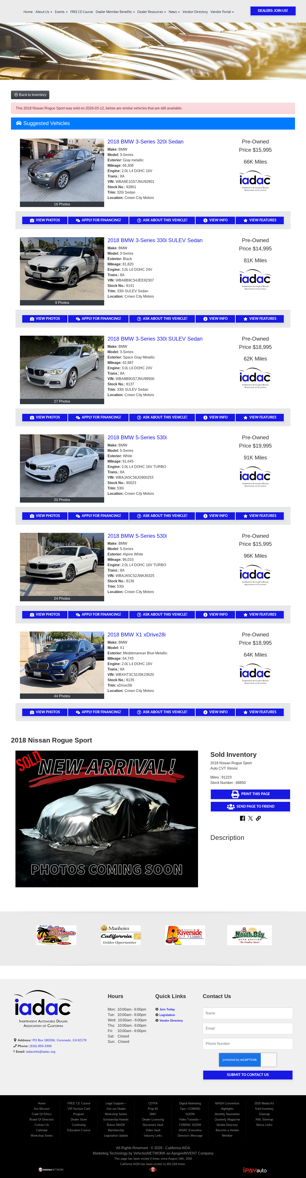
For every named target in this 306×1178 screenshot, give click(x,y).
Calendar (41, 1130)
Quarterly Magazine (227, 1119)
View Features (262, 220)
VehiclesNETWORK (149, 1153)
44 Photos (62, 696)
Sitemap (264, 1114)
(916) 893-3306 (41, 1046)
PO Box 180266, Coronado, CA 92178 (59, 1040)
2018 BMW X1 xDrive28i (137, 635)
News (173, 11)
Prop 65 (153, 1108)
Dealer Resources (150, 11)
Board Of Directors (42, 1119)
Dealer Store (79, 1119)
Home (28, 11)
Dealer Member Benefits (114, 11)
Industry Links (153, 1135)
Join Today (167, 1009)
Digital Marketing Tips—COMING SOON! (190, 1109)
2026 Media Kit (264, 1103)
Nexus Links (264, 1125)
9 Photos (62, 303)
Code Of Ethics (42, 1114)
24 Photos (62, 598)
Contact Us (41, 1125)
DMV (153, 1114)
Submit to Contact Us (248, 1075)
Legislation (167, 1015)
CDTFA (153, 1103)
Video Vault (153, 1130)
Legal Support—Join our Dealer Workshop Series (116, 1109)
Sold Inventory (264, 1108)
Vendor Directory (195, 11)
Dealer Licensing (153, 1119)
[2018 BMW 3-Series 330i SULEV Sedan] (62, 268)
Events (60, 11)
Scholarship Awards (116, 1119)
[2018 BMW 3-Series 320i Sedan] (62, 170)
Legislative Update (116, 1135)
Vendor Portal (221, 11)
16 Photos (62, 204)
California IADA (177, 1148)
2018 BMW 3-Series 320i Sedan (145, 142)
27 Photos (62, 401)
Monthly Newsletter (227, 1114)
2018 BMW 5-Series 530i (137, 437)
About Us (42, 11)
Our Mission (42, 1108)
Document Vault (153, 1125)
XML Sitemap (264, 1119)
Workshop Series (42, 1135)
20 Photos (62, 500)
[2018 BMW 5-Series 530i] (62, 465)
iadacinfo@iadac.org (40, 1051)
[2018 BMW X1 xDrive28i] (62, 663)
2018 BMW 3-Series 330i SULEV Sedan (155, 240)
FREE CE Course (81, 11)
